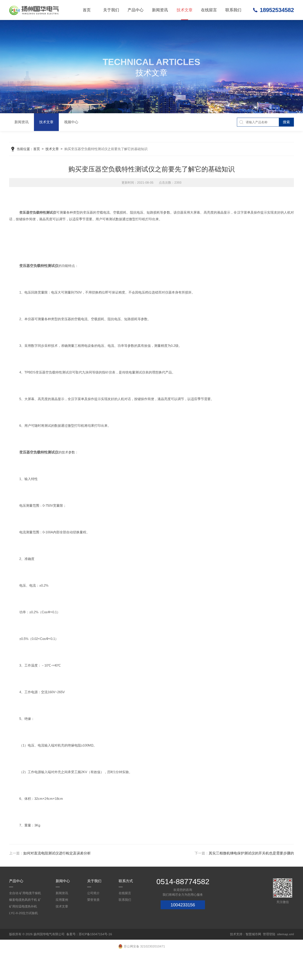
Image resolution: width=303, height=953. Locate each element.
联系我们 (233, 10)
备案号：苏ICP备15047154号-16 (89, 934)
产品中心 (136, 10)
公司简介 (93, 893)
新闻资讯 (160, 10)
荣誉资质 (93, 899)
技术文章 (185, 10)
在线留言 (209, 10)
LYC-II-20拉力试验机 (23, 913)
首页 (87, 10)
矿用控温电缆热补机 (23, 906)
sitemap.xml (285, 934)
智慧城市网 (253, 934)
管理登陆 (269, 934)
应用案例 (62, 899)
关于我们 (111, 10)
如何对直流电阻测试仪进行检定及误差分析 (57, 853)
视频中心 (71, 122)
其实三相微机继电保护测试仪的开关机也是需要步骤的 (251, 853)
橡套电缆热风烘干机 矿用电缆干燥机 (25, 900)
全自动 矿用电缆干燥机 (25, 893)
